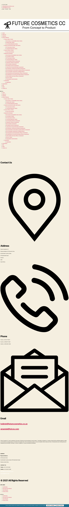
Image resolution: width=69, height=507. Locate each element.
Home (3, 32)
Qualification (8, 82)
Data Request (5, 489)
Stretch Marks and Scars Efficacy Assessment (15, 76)
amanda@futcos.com (9, 429)
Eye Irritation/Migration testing (12, 43)
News (3, 86)
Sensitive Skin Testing (10, 42)
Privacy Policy (5, 491)
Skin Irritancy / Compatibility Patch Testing (14, 40)
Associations (4, 83)
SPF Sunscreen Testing (10, 47)
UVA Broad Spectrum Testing (11, 48)
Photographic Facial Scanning (11, 79)
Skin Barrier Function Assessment (12, 65)
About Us (4, 34)
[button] (34, 91)
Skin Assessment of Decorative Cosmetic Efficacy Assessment (18, 70)
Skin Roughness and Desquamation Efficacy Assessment (17, 73)
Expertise (4, 35)
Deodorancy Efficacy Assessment (12, 62)
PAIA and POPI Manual (7, 488)
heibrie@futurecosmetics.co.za (13, 424)
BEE (3, 85)
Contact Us (4, 88)
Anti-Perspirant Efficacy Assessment (13, 61)
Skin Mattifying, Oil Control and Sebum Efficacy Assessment (17, 74)
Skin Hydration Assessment (11, 64)
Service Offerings (5, 37)
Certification (5, 486)
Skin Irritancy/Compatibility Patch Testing (14, 55)
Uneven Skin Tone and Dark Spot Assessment (15, 67)
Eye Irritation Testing (10, 56)
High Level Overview (10, 51)
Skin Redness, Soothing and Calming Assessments (15, 68)
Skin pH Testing (9, 77)
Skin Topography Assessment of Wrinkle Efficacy (15, 71)
